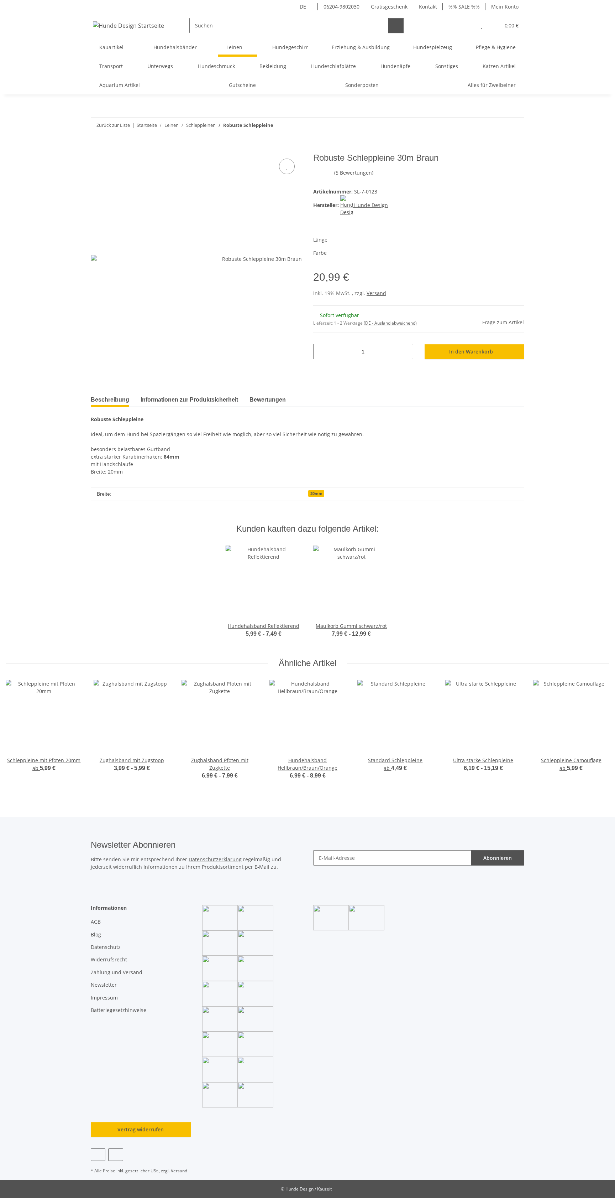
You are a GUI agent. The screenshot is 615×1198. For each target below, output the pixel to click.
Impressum (104, 997)
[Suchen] (396, 25)
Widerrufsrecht (109, 959)
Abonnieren (497, 857)
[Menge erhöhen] (405, 351)
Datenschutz (106, 947)
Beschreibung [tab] (110, 400)
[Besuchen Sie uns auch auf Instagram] (115, 1154)
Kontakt (428, 6)
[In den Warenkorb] (96, 149)
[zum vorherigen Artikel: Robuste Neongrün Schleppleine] (501, 125)
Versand (376, 293)
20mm (316, 493)
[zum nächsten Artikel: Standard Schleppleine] (516, 125)
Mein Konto (505, 6)
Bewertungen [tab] (267, 400)
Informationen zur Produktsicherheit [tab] (189, 400)
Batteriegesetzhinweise (118, 1010)
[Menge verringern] (321, 351)
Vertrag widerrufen (140, 1129)
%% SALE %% (464, 6)
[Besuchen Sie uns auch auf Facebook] (98, 1154)
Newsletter (104, 984)
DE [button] (303, 6)
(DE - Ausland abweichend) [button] (390, 323)
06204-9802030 (341, 6)
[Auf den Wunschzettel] (287, 166)
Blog (96, 934)
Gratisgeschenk (389, 6)
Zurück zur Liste (113, 125)
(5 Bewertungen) (353, 172)
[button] (467, 25)
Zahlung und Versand (116, 972)
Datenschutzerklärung (215, 859)
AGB (96, 921)
